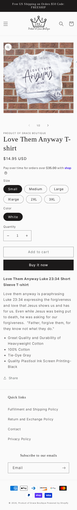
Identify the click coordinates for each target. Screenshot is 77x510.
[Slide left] (29, 125)
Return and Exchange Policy (31, 419)
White (13, 217)
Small (12, 189)
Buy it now (38, 265)
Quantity (9, 227)
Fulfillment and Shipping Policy (33, 409)
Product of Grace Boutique (32, 503)
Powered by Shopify (57, 503)
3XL (52, 199)
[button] (6, 24)
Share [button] (13, 378)
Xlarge (13, 199)
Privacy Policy (19, 439)
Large (59, 189)
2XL (34, 199)
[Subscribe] (64, 468)
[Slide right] (47, 125)
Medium (35, 189)
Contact (14, 429)
